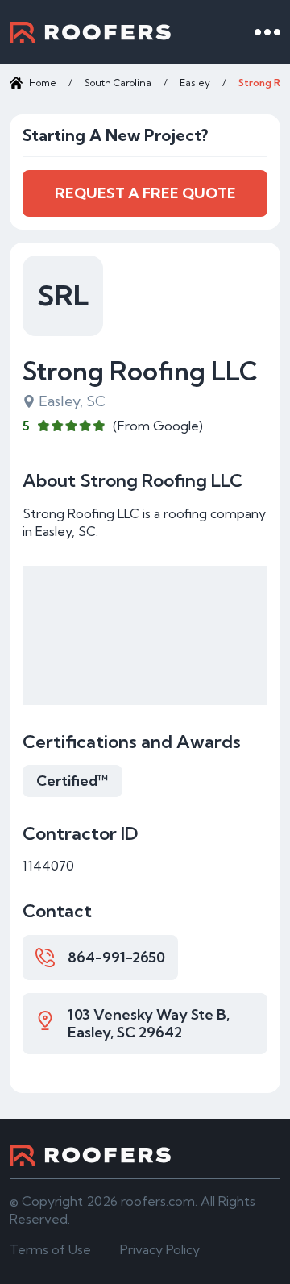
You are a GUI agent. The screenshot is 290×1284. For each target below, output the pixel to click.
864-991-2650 (116, 957)
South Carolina (118, 83)
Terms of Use (50, 1249)
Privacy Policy (160, 1249)
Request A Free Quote (145, 193)
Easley (195, 83)
